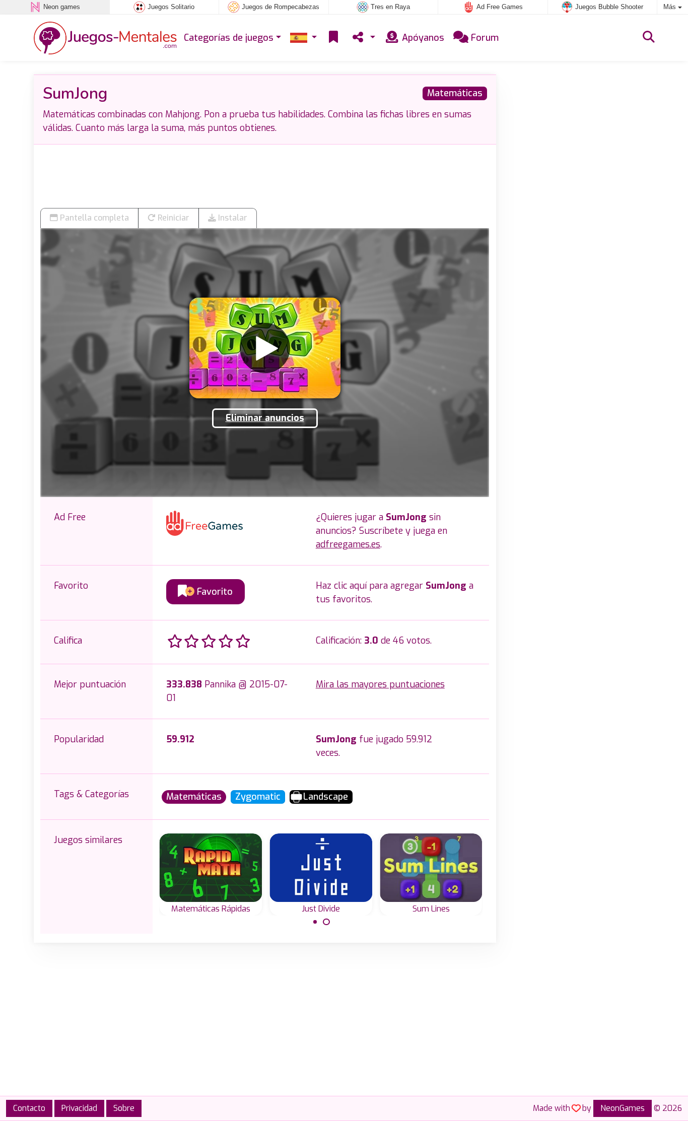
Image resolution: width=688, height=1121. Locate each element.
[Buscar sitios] (649, 38)
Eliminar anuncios (265, 418)
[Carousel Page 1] (315, 922)
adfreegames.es (348, 544)
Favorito (213, 592)
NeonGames (622, 1108)
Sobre (123, 1108)
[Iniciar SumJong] (265, 348)
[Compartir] (363, 38)
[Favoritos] (333, 38)
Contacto (29, 1108)
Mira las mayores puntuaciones (380, 684)
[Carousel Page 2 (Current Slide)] (326, 922)
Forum (483, 38)
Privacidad (79, 1108)
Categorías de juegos (228, 38)
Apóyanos (421, 38)
